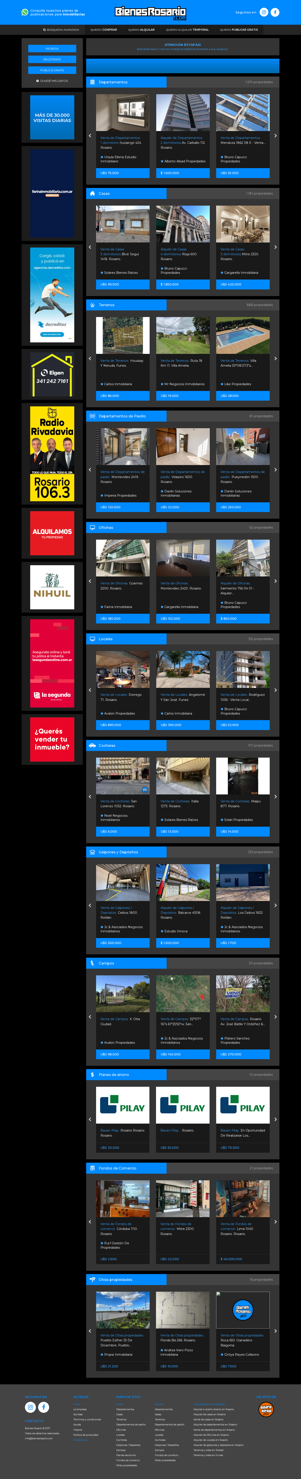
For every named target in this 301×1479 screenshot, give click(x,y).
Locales (120, 1434)
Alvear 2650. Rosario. (238, 913)
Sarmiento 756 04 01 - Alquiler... (177, 588)
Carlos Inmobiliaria (237, 384)
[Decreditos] (52, 294)
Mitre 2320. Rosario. (179, 254)
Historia (77, 1429)
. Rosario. (117, 1130)
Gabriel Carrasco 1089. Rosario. (238, 254)
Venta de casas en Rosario (208, 1419)
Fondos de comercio (128, 1460)
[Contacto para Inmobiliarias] (25, 11)
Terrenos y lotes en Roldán (208, 1450)
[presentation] (89, 136)
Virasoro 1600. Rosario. (122, 477)
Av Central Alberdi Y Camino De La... (242, 1024)
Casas (119, 1414)
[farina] (52, 193)
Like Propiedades (177, 384)
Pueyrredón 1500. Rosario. (182, 477)
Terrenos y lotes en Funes (208, 1455)
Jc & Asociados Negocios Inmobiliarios (181, 929)
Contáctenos (80, 1439)
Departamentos (125, 1409)
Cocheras (121, 1439)
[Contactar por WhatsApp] (52, 117)
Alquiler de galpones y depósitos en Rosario (218, 1445)
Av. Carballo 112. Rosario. (122, 143)
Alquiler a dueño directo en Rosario (213, 1409)
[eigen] (52, 374)
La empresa (80, 1409)
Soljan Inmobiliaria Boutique (236, 493)
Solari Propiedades (178, 820)
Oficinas (121, 1429)
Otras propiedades (126, 1465)
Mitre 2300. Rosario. (117, 1229)
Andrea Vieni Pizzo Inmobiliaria (116, 1352)
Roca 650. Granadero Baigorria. (182, 1340)
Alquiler (159, 1404)
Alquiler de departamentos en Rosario (215, 1424)
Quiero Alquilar (187, 29)
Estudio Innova (115, 931)
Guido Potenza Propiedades (234, 711)
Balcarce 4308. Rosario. (120, 913)
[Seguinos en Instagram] (264, 12)
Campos (121, 1450)
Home (76, 1404)
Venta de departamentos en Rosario (214, 1429)
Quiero (103, 29)
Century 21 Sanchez (239, 820)
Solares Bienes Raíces (120, 820)
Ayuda (77, 1424)
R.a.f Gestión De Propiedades (235, 1245)
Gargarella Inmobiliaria (180, 273)
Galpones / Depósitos (128, 1445)
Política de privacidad (85, 1434)
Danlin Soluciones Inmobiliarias (115, 493)
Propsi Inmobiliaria (238, 273)
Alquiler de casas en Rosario (209, 1414)
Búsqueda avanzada (62, 29)
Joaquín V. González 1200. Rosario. (240, 143)
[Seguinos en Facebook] (275, 12)
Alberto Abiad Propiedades (124, 161)
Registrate (52, 59)
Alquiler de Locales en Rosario (210, 1439)
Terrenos (121, 1419)
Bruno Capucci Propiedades (173, 159)
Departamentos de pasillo (131, 1424)
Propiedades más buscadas (209, 1404)
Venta (119, 1404)
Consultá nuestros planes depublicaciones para (57, 12)
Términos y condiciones (87, 1419)
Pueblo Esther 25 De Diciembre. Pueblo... (242, 1340)
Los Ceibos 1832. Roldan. (181, 913)
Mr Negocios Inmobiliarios (123, 384)
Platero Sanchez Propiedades (175, 1040)
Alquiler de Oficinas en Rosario (211, 1434)
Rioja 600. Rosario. (118, 254)
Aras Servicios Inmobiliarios (244, 607)
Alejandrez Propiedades (242, 161)
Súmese (78, 1414)
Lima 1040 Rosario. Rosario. (176, 1229)
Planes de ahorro (126, 1455)
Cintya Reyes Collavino (181, 1355)
